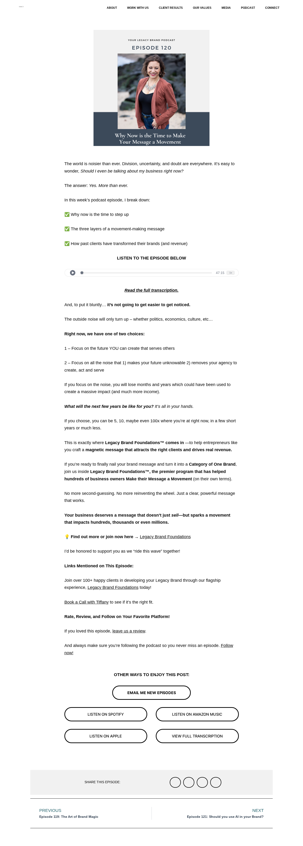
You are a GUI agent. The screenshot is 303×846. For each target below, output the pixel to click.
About (112, 7)
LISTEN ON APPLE (105, 736)
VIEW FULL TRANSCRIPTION (197, 736)
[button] (175, 782)
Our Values (202, 7)
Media (226, 7)
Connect (272, 7)
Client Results (171, 7)
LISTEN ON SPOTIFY (106, 714)
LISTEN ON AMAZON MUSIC (197, 714)
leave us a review (128, 631)
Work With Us (138, 7)
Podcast (248, 7)
